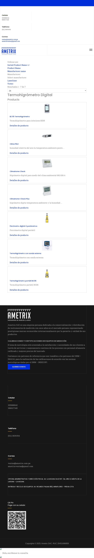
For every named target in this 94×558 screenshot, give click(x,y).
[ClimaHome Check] (47, 163)
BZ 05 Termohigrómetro (20, 116)
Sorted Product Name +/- (18, 65)
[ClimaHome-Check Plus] (47, 191)
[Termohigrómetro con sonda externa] (47, 245)
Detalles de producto (19, 125)
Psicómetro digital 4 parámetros (23, 226)
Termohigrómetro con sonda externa (25, 253)
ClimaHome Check (17, 171)
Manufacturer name (16, 71)
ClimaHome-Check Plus (19, 199)
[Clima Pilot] (47, 136)
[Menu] (90, 49)
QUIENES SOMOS (19, 367)
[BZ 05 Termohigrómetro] (47, 108)
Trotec (10, 83)
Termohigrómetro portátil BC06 (23, 281)
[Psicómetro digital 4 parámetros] (47, 218)
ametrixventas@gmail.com (11, 41)
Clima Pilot (14, 144)
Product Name (14, 68)
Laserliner (12, 80)
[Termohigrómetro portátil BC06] (47, 273)
